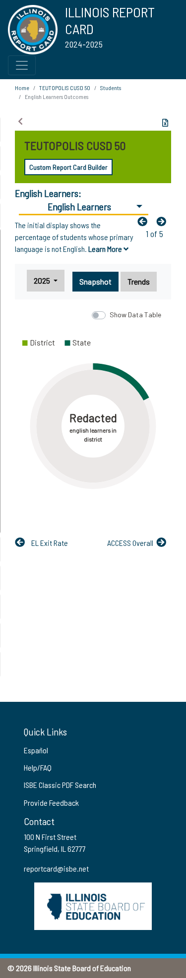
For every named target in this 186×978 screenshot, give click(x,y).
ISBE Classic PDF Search (60, 784)
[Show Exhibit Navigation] (20, 121)
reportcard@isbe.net (56, 868)
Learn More (106, 248)
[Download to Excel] (165, 123)
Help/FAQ (38, 767)
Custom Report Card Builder (68, 167)
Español (36, 750)
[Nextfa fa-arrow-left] (163, 221)
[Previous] (144, 221)
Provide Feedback (51, 802)
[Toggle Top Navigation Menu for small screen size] (22, 65)
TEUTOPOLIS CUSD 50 (64, 87)
